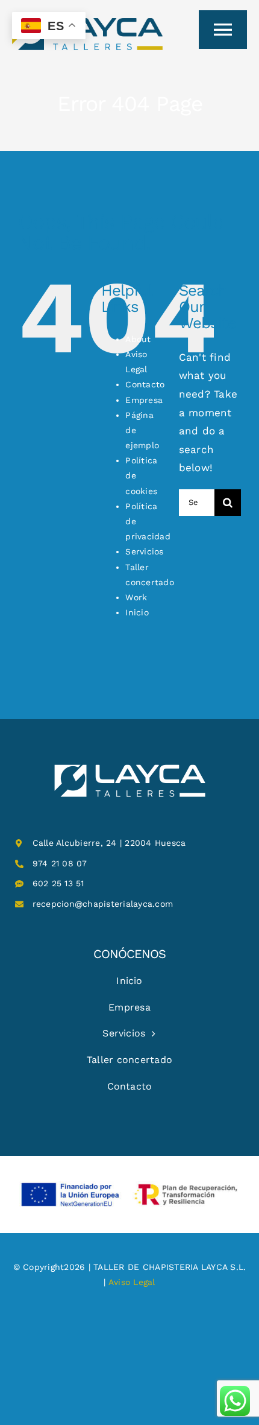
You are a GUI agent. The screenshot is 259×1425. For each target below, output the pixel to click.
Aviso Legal (131, 1282)
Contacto (144, 384)
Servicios (144, 551)
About (138, 339)
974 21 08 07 (60, 863)
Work (136, 597)
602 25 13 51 (58, 883)
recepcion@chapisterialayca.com (103, 904)
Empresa (144, 400)
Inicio (137, 612)
